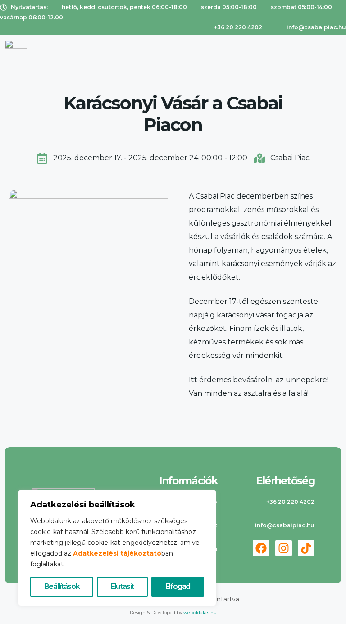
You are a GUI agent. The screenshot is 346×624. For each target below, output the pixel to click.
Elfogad (178, 586)
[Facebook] (261, 548)
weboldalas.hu (200, 612)
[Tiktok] (306, 548)
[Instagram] (283, 548)
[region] (117, 548)
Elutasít (122, 586)
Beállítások (62, 586)
